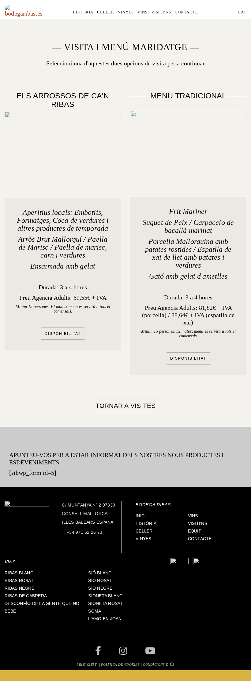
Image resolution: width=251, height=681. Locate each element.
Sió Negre (100, 588)
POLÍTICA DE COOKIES (120, 664)
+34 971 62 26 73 (84, 532)
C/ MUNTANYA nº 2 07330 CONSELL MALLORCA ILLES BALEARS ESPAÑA (88, 514)
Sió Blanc (99, 572)
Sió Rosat (100, 580)
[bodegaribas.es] (24, 10)
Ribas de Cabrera (26, 595)
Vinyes (144, 538)
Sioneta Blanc (105, 595)
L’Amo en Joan (105, 618)
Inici (141, 515)
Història (146, 523)
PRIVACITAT (87, 664)
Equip (194, 531)
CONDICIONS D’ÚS (158, 664)
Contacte (200, 538)
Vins (193, 515)
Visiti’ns (197, 523)
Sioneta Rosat (105, 603)
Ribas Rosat (19, 580)
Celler (144, 531)
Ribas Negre (19, 588)
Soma (94, 611)
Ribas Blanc (19, 572)
